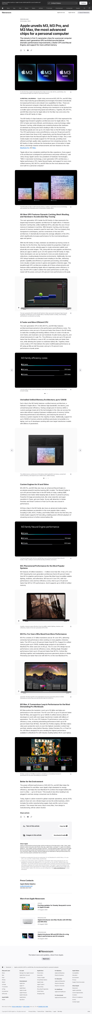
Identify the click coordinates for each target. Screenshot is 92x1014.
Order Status (40, 991)
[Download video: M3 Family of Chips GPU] (71, 313)
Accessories (5, 991)
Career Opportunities (77, 992)
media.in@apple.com (26, 886)
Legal (54, 1011)
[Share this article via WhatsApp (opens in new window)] (21, 50)
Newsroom (6, 13)
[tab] (43, 478)
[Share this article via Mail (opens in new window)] (27, 50)
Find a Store (40, 973)
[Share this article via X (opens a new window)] (24, 50)
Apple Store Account (25, 975)
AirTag (3, 989)
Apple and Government (60, 997)
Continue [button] (83, 3)
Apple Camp (40, 982)
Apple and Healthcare (60, 991)
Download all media (60, 835)
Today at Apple (41, 977)
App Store (22, 999)
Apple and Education (60, 981)
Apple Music (23, 988)
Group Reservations (42, 979)
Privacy (74, 979)
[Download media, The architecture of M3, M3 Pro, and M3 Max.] (71, 207)
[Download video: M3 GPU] (71, 626)
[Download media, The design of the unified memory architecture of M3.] (71, 474)
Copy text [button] (63, 826)
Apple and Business (59, 973)
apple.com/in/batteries (59, 868)
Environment (75, 977)
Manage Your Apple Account (27, 973)
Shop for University (59, 985)
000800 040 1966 (43, 1006)
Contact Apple (75, 1001)
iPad (3, 977)
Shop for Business (59, 975)
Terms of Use (40, 1011)
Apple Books (23, 997)
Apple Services (61, 12)
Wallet (3, 999)
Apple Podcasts (23, 995)
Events (74, 999)
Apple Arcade (23, 990)
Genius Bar (40, 975)
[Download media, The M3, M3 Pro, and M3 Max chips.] (71, 92)
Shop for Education (59, 983)
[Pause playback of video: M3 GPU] (19, 621)
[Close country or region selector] (89, 3)
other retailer (26, 1006)
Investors (74, 995)
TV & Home (5, 986)
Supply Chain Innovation (78, 982)
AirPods (4, 984)
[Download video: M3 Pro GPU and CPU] (71, 697)
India (89, 1011)
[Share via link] (31, 50)
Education (74, 975)
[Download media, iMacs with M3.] (71, 774)
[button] (62, 3)
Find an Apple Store (17, 1006)
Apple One (22, 983)
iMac (34, 148)
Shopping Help (40, 993)
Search (84, 12)
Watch (3, 982)
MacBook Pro (24, 148)
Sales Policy (49, 1011)
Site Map (60, 1011)
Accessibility (75, 973)
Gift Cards (4, 993)
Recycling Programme (42, 989)
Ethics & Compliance (77, 997)
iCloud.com (22, 977)
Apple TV (22, 985)
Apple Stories (71, 12)
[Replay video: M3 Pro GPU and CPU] (19, 691)
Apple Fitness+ (23, 992)
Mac (3, 975)
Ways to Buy (40, 986)
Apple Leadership (76, 990)
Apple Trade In (40, 984)
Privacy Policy (32, 1011)
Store (3, 973)
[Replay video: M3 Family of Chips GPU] (19, 308)
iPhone (3, 979)
